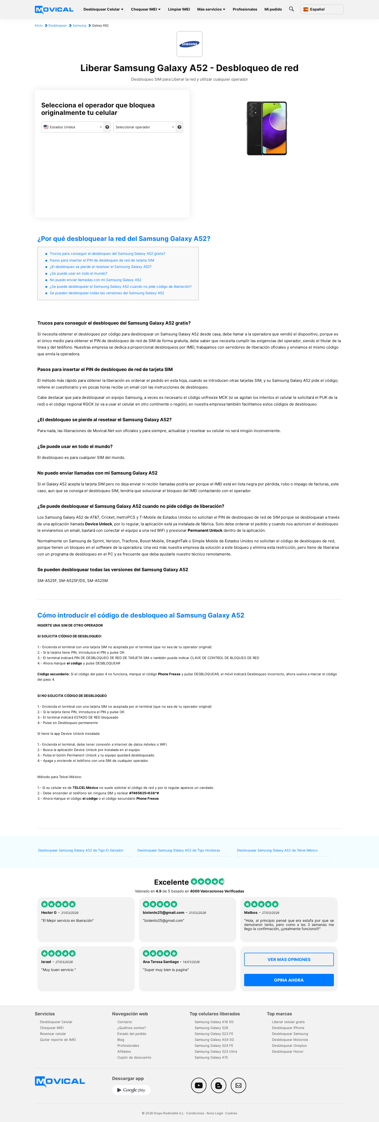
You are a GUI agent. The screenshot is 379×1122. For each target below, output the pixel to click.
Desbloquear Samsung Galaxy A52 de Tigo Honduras (178, 850)
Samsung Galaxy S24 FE (214, 1045)
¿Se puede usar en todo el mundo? (78, 273)
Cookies (231, 1113)
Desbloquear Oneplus (289, 1045)
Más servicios (209, 9)
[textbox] (73, 127)
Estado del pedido (131, 1034)
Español (317, 9)
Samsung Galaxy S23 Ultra (216, 1051)
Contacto (124, 1022)
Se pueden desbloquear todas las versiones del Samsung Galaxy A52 (107, 293)
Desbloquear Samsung (290, 1034)
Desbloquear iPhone (288, 1028)
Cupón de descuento (134, 1057)
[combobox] (73, 127)
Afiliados (124, 1051)
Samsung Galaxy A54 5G (214, 1039)
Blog (120, 1039)
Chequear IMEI (144, 9)
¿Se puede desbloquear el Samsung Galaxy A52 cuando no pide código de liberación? (121, 286)
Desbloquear (57, 25)
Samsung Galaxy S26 (211, 1028)
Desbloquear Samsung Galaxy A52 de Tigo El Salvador (80, 850)
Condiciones (195, 1113)
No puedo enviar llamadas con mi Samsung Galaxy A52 (95, 280)
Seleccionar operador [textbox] (133, 127)
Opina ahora (289, 980)
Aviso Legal (215, 1113)
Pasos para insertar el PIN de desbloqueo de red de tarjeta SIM (102, 260)
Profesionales (245, 9)
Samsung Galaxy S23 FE (214, 1034)
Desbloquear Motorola (290, 1039)
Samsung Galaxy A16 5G (214, 1022)
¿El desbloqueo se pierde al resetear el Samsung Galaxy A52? (101, 267)
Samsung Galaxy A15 (211, 1057)
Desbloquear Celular (102, 9)
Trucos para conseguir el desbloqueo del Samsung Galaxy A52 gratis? (107, 253)
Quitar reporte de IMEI (58, 1039)
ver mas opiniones (289, 959)
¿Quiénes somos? (131, 1028)
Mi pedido (273, 9)
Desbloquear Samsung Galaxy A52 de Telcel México (277, 850)
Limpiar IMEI (179, 9)
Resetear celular (53, 1034)
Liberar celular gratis (288, 1022)
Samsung (79, 25)
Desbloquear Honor (287, 1051)
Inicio (39, 25)
